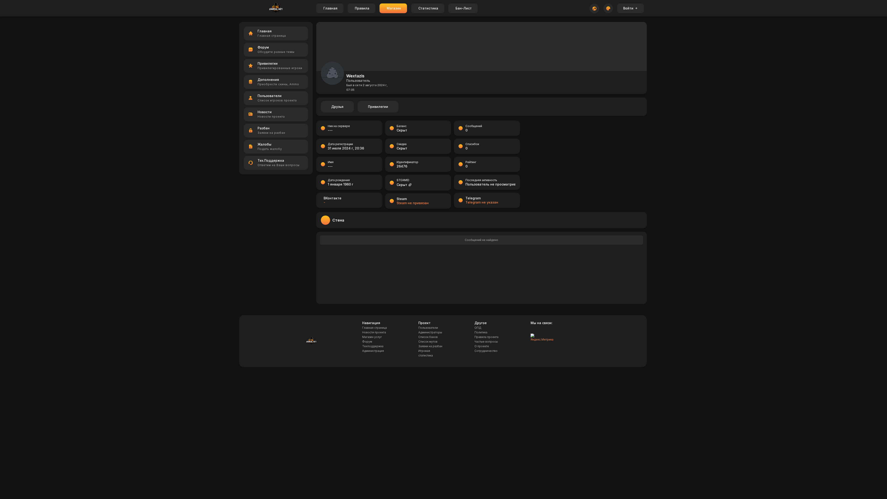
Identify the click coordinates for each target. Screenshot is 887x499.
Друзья (337, 107)
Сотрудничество (486, 351)
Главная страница (374, 327)
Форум (367, 341)
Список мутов (427, 341)
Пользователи (428, 327)
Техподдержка (372, 346)
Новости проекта (374, 332)
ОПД (477, 327)
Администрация (373, 351)
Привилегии (378, 107)
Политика (480, 332)
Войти (628, 8)
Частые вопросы (486, 341)
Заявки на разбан (430, 346)
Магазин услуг (372, 337)
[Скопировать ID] (410, 184)
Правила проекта (486, 337)
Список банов (428, 337)
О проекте (481, 346)
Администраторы (430, 332)
